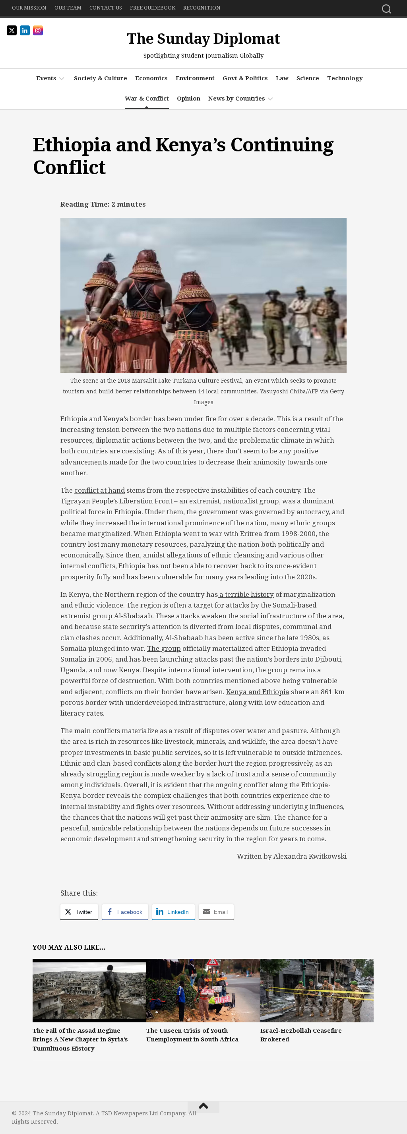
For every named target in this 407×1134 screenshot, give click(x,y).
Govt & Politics (245, 78)
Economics (151, 78)
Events (46, 78)
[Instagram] (377, 1116)
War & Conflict (147, 98)
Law (282, 78)
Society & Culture (100, 78)
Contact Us (105, 8)
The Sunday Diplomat (203, 38)
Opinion (188, 98)
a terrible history (246, 594)
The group (164, 648)
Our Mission (29, 8)
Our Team (67, 8)
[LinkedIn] (390, 1116)
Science (308, 78)
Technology (345, 78)
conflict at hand (99, 490)
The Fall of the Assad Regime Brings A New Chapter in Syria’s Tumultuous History (80, 1039)
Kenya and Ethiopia (257, 692)
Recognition (202, 8)
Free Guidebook (152, 8)
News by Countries (236, 98)
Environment (195, 78)
